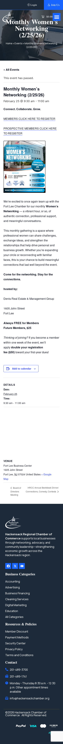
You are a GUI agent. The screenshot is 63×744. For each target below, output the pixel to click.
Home (9, 43)
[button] (57, 17)
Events (18, 43)
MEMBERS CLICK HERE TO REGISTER (29, 119)
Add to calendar (21, 368)
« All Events (11, 70)
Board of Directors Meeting (15, 491)
